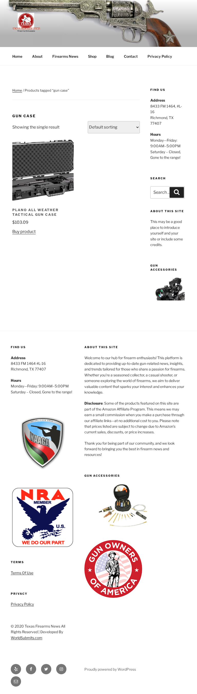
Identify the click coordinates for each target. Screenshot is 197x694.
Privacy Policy (159, 56)
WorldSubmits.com (26, 638)
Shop (92, 56)
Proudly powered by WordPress (110, 669)
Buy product (24, 231)
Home (17, 56)
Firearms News (65, 56)
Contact (131, 56)
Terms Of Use (22, 573)
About (37, 56)
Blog (110, 56)
